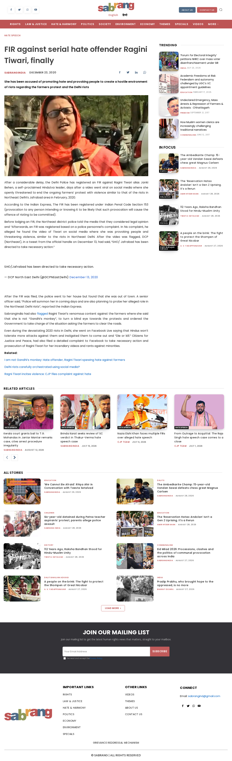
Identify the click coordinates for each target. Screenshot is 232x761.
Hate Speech (12, 35)
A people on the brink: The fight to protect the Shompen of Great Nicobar (201, 236)
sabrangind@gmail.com (204, 696)
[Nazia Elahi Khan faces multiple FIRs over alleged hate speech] (142, 411)
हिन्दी (125, 15)
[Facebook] (11, 10)
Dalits (163, 171)
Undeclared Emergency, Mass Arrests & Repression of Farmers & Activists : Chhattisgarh (201, 103)
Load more (112, 608)
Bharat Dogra (165, 589)
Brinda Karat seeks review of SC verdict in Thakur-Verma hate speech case (82, 437)
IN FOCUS (167, 147)
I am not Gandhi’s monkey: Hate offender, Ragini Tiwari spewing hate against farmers (64, 360)
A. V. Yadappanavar (191, 245)
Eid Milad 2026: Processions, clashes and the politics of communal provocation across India (185, 552)
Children (49, 512)
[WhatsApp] (27, 10)
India (183, 68)
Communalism (188, 135)
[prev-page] (7, 457)
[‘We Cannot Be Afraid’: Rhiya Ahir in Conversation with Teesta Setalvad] (22, 491)
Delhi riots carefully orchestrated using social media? (42, 367)
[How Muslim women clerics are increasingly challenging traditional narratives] (169, 128)
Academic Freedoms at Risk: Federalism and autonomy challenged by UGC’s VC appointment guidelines (198, 81)
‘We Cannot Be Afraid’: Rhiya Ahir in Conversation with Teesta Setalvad (68, 486)
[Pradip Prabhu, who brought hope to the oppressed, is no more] (135, 589)
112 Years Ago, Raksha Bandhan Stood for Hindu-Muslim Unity (200, 209)
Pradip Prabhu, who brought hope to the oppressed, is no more (185, 583)
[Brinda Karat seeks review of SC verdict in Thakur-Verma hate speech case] (85, 411)
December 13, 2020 (83, 277)
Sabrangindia (15, 72)
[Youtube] (35, 10)
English (113, 15)
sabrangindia (188, 168)
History (164, 223)
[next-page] (14, 457)
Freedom (185, 113)
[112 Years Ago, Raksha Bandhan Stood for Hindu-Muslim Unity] (169, 215)
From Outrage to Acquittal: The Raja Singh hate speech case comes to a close (198, 437)
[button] (221, 9)
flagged (42, 314)
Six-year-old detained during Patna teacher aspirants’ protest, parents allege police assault (74, 520)
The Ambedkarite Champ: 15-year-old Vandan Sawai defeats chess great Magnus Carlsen (201, 159)
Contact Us (207, 10)
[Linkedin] (136, 72)
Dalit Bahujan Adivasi (167, 248)
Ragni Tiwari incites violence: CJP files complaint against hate (47, 374)
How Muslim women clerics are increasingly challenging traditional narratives (199, 126)
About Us (187, 10)
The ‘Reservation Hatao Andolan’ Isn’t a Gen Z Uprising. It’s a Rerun (200, 184)
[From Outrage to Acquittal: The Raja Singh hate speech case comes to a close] (199, 411)
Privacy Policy (96, 658)
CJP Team (123, 441)
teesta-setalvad (189, 216)
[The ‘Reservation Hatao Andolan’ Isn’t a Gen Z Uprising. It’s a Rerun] (169, 189)
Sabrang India (52, 528)
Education (186, 92)
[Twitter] (19, 10)
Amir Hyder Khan (189, 193)
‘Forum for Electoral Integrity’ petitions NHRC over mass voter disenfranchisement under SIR (200, 59)
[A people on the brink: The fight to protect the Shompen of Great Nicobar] (169, 241)
